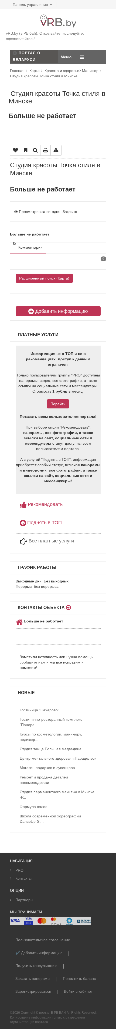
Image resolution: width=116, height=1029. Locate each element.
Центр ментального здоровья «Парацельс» (58, 758)
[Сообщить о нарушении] (56, 150)
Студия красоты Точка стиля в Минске (43, 76)
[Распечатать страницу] (45, 150)
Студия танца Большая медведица (50, 749)
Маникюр (90, 70)
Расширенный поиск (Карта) (44, 278)
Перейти (58, 404)
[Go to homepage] (58, 17)
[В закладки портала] (25, 150)
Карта (34, 70)
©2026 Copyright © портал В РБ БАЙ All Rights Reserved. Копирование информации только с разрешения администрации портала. (53, 1017)
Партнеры (24, 900)
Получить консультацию (36, 965)
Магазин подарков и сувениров (47, 768)
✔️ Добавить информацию (39, 953)
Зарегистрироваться (33, 991)
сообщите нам (32, 662)
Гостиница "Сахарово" (39, 710)
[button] (41, 504)
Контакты (23, 878)
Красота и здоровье (62, 70)
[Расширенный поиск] (35, 150)
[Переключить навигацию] (82, 57)
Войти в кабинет (78, 991)
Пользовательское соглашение (42, 940)
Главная (17, 70)
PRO (19, 870)
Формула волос (33, 807)
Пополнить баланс (79, 978)
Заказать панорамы (32, 978)
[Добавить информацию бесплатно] (15, 53)
